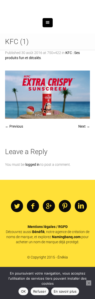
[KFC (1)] (47, 121)
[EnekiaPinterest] (65, 232)
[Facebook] (33, 232)
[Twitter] (17, 232)
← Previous (14, 153)
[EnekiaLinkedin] (80, 232)
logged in (32, 191)
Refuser (39, 291)
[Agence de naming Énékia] (47, 20)
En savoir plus (65, 291)
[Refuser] (88, 283)
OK (23, 291)
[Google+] (49, 232)
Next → (84, 153)
